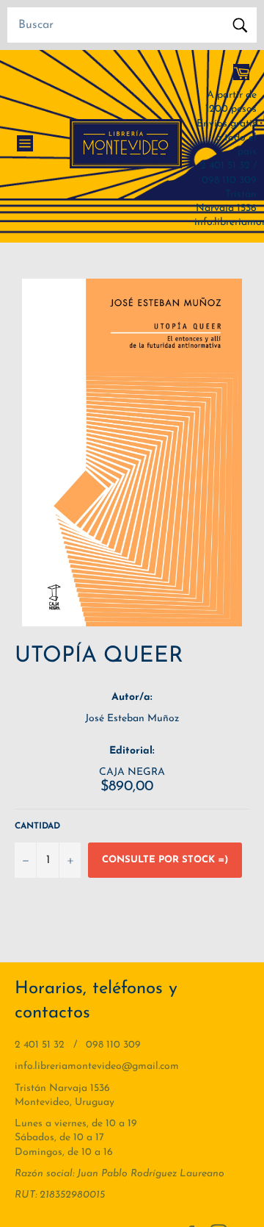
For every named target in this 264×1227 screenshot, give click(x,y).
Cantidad (37, 826)
